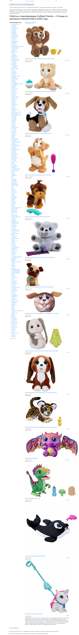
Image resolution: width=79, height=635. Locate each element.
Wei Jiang (14, 165)
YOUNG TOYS (15, 24)
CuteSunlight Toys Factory (17, 83)
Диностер (14, 153)
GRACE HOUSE (15, 238)
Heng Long (14, 217)
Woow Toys (15, 38)
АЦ (12, 214)
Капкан (13, 202)
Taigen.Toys (14, 250)
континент (14, 246)
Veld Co (14, 94)
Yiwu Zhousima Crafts (16, 207)
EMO (13, 205)
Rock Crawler (15, 166)
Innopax (14, 150)
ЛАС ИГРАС (14, 73)
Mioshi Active (15, 157)
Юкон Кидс (14, 210)
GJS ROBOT (14, 192)
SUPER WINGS (15, 36)
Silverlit (14, 30)
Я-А (33, 23)
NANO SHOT (14, 252)
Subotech (14, 131)
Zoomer (14, 123)
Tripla (13, 239)
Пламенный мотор (16, 76)
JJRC (13, 266)
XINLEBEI (14, 259)
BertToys (14, 159)
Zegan (13, 279)
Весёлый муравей (16, 272)
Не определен (15, 154)
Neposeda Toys (15, 301)
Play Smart (14, 45)
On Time (14, 328)
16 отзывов (67, 60)
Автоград (14, 118)
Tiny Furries (14, 324)
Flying (13, 309)
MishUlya (14, 189)
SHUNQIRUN (14, 290)
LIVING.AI (14, 148)
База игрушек (15, 332)
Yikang (13, 174)
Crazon (13, 74)
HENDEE (14, 198)
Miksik (13, 306)
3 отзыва (67, 176)
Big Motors (14, 144)
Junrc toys (14, 326)
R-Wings (14, 254)
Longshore (14, 161)
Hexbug (14, 77)
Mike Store (14, 293)
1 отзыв (67, 315)
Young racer (14, 235)
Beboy (13, 136)
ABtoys (14, 50)
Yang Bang (14, 116)
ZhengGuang (14, 299)
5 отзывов (67, 134)
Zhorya (14, 29)
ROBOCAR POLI (15, 59)
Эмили (13, 99)
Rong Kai (14, 126)
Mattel (13, 134)
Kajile (13, 194)
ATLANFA (14, 180)
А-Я (31, 23)
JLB (13, 278)
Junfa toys (14, 34)
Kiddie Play (14, 132)
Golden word (15, 104)
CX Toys (14, 232)
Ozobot (13, 125)
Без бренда (14, 49)
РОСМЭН (14, 27)
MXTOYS (14, 135)
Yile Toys (14, 128)
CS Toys (14, 103)
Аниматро (14, 196)
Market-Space (15, 184)
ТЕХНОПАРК (14, 295)
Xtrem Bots (14, 67)
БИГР (13, 242)
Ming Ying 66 (15, 322)
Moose (14, 40)
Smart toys (14, 319)
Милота (13, 275)
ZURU (13, 52)
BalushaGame (15, 215)
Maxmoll (14, 244)
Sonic (13, 172)
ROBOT (13, 315)
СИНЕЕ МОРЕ (15, 233)
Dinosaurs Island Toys (16, 114)
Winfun (13, 219)
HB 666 (13, 317)
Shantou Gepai (15, 96)
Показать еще (13, 338)
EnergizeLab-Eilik (15, 223)
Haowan (14, 108)
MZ (13, 69)
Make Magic (14, 98)
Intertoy (13, 321)
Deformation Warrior (16, 145)
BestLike (14, 81)
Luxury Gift (14, 318)
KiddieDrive (14, 241)
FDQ (13, 264)
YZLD (13, 251)
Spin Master (14, 85)
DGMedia (14, 288)
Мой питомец (15, 60)
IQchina (13, 101)
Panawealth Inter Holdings (17, 46)
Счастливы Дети (15, 247)
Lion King (14, 286)
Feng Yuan (14, 147)
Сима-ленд (15, 41)
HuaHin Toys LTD (15, 273)
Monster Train (15, 208)
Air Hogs (14, 268)
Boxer (13, 162)
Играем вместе (15, 170)
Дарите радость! (16, 149)
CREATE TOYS (15, 185)
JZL (13, 177)
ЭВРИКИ (14, 156)
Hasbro (14, 43)
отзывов (67, 615)
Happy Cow (14, 92)
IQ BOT (14, 33)
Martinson (14, 201)
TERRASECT (14, 296)
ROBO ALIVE (15, 51)
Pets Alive (14, 226)
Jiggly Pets (14, 79)
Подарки (14, 203)
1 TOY (14, 25)
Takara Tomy (14, 277)
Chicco (13, 333)
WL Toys (14, 105)
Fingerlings (14, 55)
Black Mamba (15, 113)
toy (13, 176)
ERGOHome (14, 248)
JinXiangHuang (15, 139)
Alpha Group (14, 281)
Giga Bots (14, 100)
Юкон (13, 190)
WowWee (14, 32)
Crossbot (14, 61)
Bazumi (13, 91)
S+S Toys (14, 130)
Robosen (14, 303)
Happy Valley (15, 283)
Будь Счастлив (15, 257)
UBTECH (14, 121)
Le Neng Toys (15, 78)
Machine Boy (15, 56)
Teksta (13, 122)
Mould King (14, 225)
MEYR (13, 274)
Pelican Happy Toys (16, 216)
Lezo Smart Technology (17, 256)
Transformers (15, 28)
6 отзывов (67, 93)
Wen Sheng (14, 183)
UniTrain (13, 284)
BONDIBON (14, 42)
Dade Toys (14, 137)
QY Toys (14, 237)
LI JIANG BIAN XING (16, 270)
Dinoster (14, 95)
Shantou (14, 243)
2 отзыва (67, 259)
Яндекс (13, 228)
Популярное (27, 23)
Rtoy (13, 163)
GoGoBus (14, 72)
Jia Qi (13, 54)
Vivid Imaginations (16, 168)
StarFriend (14, 70)
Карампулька (15, 221)
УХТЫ (13, 308)
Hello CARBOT (15, 127)
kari (13, 331)
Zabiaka (14, 64)
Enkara (13, 234)
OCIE (13, 314)
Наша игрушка (15, 68)
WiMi (13, 199)
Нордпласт (14, 175)
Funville (13, 323)
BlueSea (13, 330)
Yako (13, 292)
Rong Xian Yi (14, 197)
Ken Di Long (14, 212)
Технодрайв (14, 65)
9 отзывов (67, 459)
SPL (13, 188)
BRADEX (14, 336)
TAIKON (13, 265)
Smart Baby (14, 82)
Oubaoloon (14, 181)
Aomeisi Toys (15, 313)
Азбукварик (14, 179)
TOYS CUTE (14, 211)
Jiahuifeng (14, 63)
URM (13, 305)
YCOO (13, 37)
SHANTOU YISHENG (16, 112)
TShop (13, 255)
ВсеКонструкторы (16, 287)
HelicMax (14, 167)
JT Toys (13, 297)
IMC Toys (14, 291)
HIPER (13, 107)
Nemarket (14, 282)
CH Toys (14, 117)
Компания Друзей (16, 230)
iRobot (13, 206)
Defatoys (14, 140)
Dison (13, 171)
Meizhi (13, 260)
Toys (13, 193)
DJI (13, 186)
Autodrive (14, 90)
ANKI (13, 300)
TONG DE (14, 86)
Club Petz (14, 119)
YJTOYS (13, 224)
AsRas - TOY (14, 327)
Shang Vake (14, 229)
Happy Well (14, 158)
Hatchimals (14, 304)
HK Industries (15, 109)
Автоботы (14, 152)
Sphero (13, 58)
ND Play (14, 110)
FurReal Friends (15, 47)
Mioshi (13, 87)
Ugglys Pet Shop (15, 269)
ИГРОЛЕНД (14, 88)
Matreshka (14, 220)
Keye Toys (14, 335)
